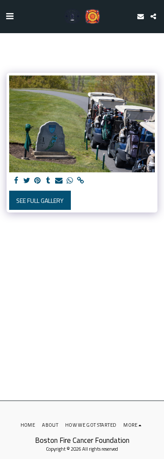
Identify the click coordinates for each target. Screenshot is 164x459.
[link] (80, 181)
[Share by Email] (59, 181)
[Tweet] (27, 181)
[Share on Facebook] (16, 181)
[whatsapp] (70, 181)
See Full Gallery (39, 200)
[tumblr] (48, 181)
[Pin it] (38, 181)
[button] (9, 16)
